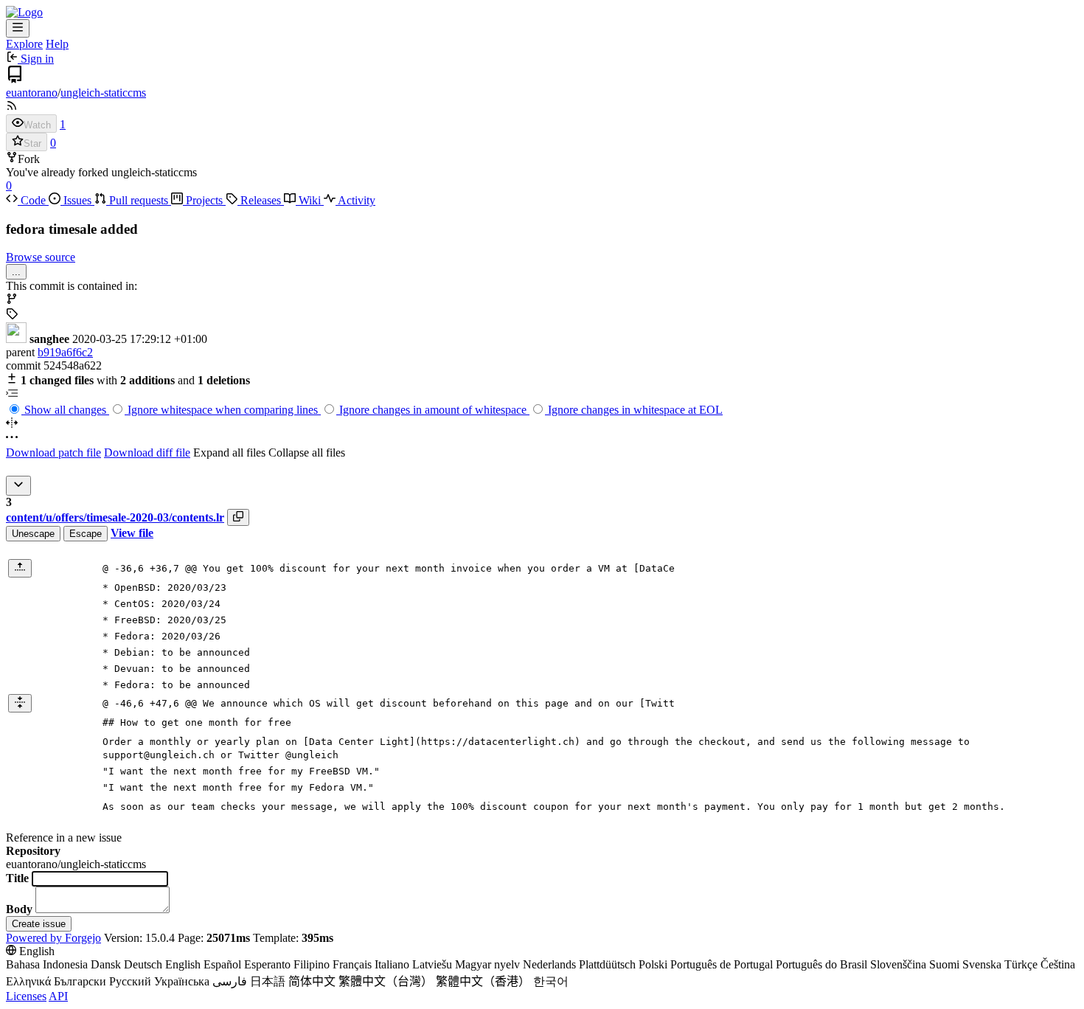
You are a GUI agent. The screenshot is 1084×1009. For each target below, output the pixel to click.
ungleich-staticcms (103, 92)
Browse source (40, 257)
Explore (24, 44)
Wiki (310, 200)
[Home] (24, 12)
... (16, 271)
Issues (77, 200)
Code (33, 200)
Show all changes (65, 409)
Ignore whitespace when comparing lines (223, 409)
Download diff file (147, 452)
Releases (260, 200)
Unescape (33, 533)
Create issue (39, 923)
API (58, 996)
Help (57, 44)
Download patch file (53, 452)
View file (132, 533)
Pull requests (138, 200)
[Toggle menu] (17, 28)
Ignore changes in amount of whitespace (432, 409)
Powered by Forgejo (53, 938)
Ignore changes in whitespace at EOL (634, 409)
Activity (355, 200)
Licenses (26, 996)
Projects (204, 200)
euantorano (32, 92)
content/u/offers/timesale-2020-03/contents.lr (115, 517)
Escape (85, 533)
